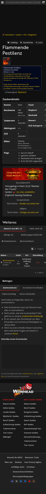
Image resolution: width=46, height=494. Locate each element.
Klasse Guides (9, 404)
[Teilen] (43, 2)
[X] (16, 481)
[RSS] (34, 481)
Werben (18, 462)
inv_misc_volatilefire (25, 192)
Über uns (9, 462)
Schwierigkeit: (11, 92)
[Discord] (12, 481)
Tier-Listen (29, 445)
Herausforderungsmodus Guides (34, 437)
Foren (15, 333)
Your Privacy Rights (32, 462)
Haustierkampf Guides (34, 428)
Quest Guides (30, 420)
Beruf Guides (8, 420)
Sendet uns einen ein (29, 203)
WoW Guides (8, 399)
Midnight (7, 437)
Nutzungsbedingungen (23, 476)
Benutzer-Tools (32, 457)
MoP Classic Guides (33, 399)
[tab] (13, 229)
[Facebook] (25, 481)
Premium (31, 467)
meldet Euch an (27, 374)
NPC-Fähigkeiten (30, 35)
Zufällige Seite (17, 467)
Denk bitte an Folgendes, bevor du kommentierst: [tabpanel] (22, 337)
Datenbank (9, 35)
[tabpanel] (23, 260)
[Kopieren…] (32, 249)
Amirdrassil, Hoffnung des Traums (26, 262)
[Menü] (2, 2)
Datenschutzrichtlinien (23, 472)
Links (40, 42)
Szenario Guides (31, 433)
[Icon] (6, 61)
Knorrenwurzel (8, 260)
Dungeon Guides (31, 412)
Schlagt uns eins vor (29, 212)
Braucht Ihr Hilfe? (15, 457)
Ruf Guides (28, 424)
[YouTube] (29, 481)
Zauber (18, 35)
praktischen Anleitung (32, 316)
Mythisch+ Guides (11, 416)
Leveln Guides (9, 412)
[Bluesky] (21, 481)
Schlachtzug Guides (11, 424)
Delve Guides (8, 408)
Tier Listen (8, 433)
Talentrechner (9, 428)
